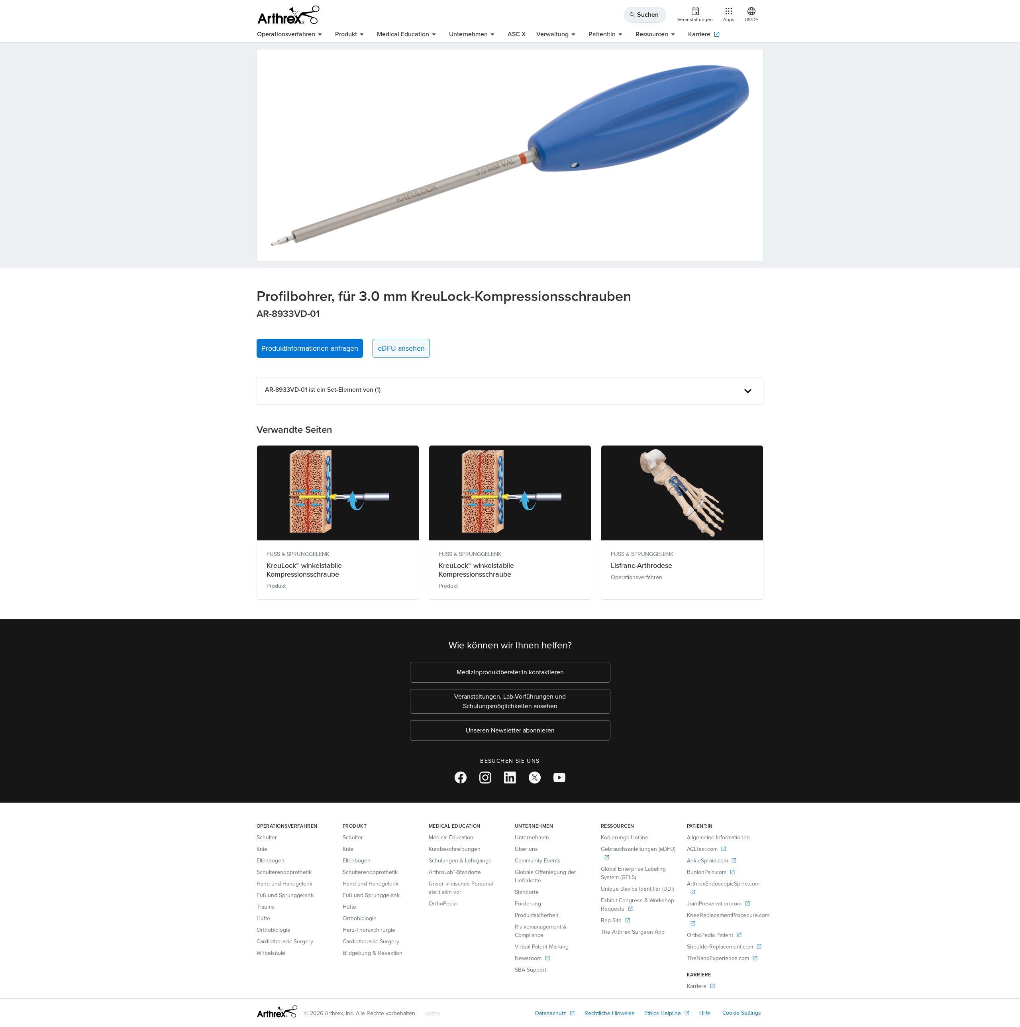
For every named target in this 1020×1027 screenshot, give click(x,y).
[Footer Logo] (277, 1011)
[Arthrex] (288, 15)
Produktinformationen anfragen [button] (309, 348)
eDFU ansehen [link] (401, 348)
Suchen (644, 14)
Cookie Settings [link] (741, 1013)
